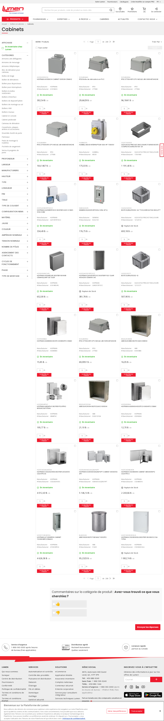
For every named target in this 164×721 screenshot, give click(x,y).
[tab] (15, 42)
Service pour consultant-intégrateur (66, 694)
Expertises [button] (62, 19)
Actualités (123, 19)
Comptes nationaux (64, 682)
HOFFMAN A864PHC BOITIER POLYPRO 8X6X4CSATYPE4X (51, 407)
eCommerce (60, 671)
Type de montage (10, 276)
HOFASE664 (126, 404)
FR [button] (158, 2)
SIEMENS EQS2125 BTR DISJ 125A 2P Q (93, 210)
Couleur (6, 229)
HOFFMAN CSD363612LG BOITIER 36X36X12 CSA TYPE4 (139, 538)
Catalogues (124, 2)
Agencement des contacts (10, 254)
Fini (3, 194)
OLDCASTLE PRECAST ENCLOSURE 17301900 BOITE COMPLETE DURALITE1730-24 (140, 146)
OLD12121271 (126, 273)
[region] (82, 711)
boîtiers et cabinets (17, 24)
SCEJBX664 (125, 77)
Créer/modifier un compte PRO (142, 2)
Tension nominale (11, 241)
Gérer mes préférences (117, 711)
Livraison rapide (139, 646)
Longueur (7, 188)
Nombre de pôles (10, 247)
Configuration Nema (12, 211)
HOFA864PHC (42, 404)
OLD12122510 (126, 208)
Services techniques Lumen (67, 698)
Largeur (6, 164)
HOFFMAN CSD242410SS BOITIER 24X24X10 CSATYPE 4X (53, 473)
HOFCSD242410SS (44, 470)
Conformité (7, 685)
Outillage (33, 696)
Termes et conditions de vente (13, 694)
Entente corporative (64, 689)
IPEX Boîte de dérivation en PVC (91, 79)
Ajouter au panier (44, 113)
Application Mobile (63, 675)
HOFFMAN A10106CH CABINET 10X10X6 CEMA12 (54, 79)
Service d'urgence (19, 644)
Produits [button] (15, 19)
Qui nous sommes (10, 671)
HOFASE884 (42, 339)
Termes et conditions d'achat (11, 699)
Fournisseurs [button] (39, 19)
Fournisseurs (112, 2)
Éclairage (33, 685)
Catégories (8, 55)
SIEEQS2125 (83, 208)
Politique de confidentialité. (73, 718)
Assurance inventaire (64, 679)
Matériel (6, 217)
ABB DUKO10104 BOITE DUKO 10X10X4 (93, 406)
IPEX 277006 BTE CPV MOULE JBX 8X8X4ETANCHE (55, 145)
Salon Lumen (100, 2)
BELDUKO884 (126, 339)
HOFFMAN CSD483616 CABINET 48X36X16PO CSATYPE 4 (138, 473)
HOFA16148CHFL (43, 273)
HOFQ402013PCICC (87, 273)
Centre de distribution (12, 679)
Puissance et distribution (40, 679)
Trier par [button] (156, 42)
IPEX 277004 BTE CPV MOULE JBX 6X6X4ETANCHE (139, 79)
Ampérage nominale (12, 235)
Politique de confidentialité (14, 689)
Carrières (104, 19)
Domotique (33, 693)
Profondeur (8, 158)
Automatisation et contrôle (41, 671)
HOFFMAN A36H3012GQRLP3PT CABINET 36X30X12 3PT (98, 473)
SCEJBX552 (83, 339)
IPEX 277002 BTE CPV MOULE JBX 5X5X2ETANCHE (97, 341)
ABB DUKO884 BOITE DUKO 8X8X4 (134, 341)
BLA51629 (83, 535)
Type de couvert (10, 205)
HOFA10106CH (42, 77)
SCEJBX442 (83, 77)
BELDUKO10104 (85, 404)
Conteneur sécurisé (64, 685)
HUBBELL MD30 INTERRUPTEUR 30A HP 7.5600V (96, 145)
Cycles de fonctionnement (10, 263)
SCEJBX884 (41, 143)
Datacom (32, 682)
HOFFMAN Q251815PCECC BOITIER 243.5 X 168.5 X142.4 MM (55, 211)
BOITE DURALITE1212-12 (129, 276)
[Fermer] (160, 711)
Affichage (7, 42)
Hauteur (6, 176)
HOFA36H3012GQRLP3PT (89, 470)
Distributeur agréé (79, 644)
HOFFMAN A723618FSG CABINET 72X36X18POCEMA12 (49, 538)
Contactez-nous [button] (146, 19)
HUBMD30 (83, 143)
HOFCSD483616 (127, 470)
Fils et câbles (34, 689)
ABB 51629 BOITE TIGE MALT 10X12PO (92, 537)
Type (4, 182)
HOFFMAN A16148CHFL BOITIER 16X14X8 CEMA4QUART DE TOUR (51, 276)
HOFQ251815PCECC (45, 208)
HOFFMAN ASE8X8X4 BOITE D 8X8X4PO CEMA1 (54, 341)
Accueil (4, 24)
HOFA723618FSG (44, 535)
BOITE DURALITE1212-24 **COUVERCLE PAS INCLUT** (141, 210)
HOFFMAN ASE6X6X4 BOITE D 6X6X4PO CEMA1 (138, 406)
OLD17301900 (126, 143)
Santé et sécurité (36, 699)
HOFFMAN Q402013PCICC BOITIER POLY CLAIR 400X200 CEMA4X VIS (96, 276)
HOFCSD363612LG (128, 535)
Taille (4, 200)
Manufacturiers (10, 170)
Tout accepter (136, 711)
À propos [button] (83, 19)
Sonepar (5, 675)
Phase (5, 270)
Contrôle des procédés (39, 675)
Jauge (5, 223)
